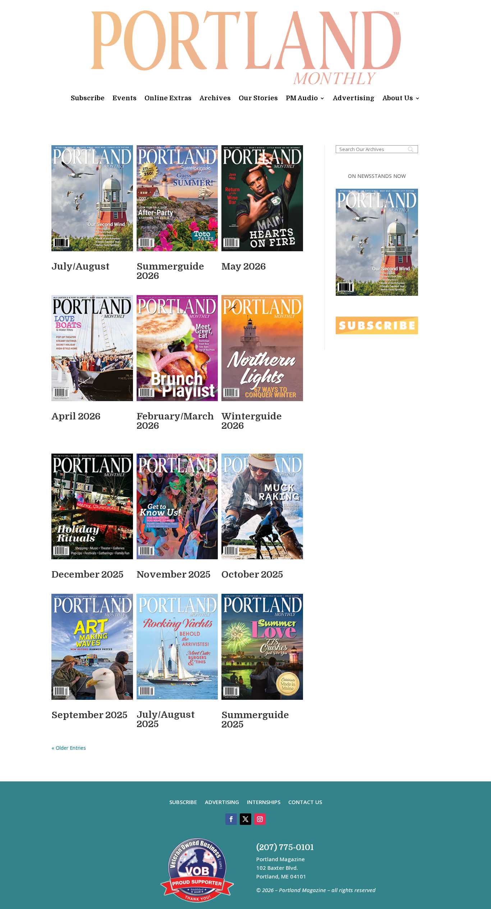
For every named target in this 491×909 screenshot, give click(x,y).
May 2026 (243, 266)
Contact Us (305, 802)
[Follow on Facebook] (231, 819)
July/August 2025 (166, 719)
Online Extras (168, 98)
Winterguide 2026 (251, 421)
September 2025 (89, 715)
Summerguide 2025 (255, 720)
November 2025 (173, 574)
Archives (215, 98)
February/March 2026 (175, 421)
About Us (397, 98)
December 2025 (87, 574)
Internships (263, 802)
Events (125, 98)
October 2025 (252, 574)
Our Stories (258, 98)
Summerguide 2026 (170, 271)
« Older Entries (68, 747)
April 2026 (76, 416)
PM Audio (302, 98)
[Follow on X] (245, 819)
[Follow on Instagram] (260, 819)
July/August (80, 266)
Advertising (354, 98)
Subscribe (88, 98)
